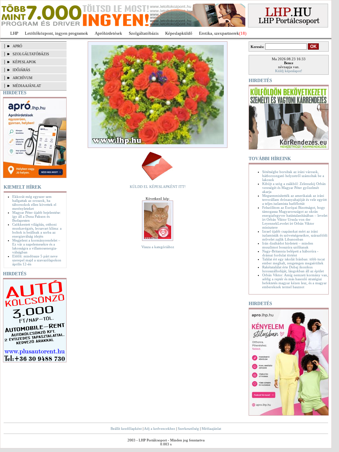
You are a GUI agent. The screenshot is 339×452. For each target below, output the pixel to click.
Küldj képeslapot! (288, 71)
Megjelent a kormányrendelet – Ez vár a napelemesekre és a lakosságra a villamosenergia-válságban (36, 246)
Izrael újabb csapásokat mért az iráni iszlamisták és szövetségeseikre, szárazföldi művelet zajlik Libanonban (294, 235)
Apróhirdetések (108, 33)
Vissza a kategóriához (157, 247)
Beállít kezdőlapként (126, 428)
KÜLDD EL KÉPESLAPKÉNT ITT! (158, 187)
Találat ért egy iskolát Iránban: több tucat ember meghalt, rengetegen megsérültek (293, 261)
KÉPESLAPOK (24, 62)
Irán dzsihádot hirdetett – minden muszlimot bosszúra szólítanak (287, 245)
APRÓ (17, 46)
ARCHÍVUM (22, 78)
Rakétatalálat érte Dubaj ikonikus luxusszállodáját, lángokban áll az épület (293, 269)
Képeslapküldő (178, 33)
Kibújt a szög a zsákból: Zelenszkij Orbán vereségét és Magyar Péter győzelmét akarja (294, 188)
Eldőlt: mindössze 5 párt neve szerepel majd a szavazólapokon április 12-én (36, 260)
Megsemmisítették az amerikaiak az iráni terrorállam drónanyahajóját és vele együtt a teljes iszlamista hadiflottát (294, 199)
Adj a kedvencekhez (159, 428)
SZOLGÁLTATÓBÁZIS (31, 54)
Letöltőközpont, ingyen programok (56, 33)
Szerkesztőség (188, 428)
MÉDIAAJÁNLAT (27, 86)
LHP (14, 33)
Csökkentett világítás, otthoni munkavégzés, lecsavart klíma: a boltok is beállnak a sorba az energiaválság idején (37, 230)
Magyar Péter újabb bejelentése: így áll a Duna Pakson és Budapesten (36, 216)
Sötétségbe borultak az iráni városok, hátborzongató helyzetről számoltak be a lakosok (293, 176)
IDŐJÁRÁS (21, 70)
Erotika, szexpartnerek (219, 33)
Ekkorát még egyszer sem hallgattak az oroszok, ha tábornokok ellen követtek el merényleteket (34, 202)
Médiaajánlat (211, 428)
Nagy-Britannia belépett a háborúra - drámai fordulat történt (290, 253)
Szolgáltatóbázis (144, 33)
